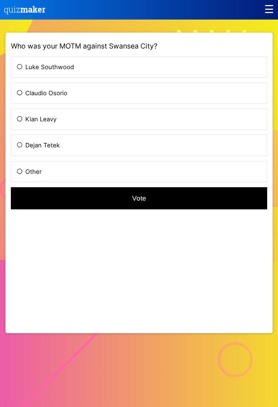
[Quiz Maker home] (25, 12)
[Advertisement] (71, 276)
